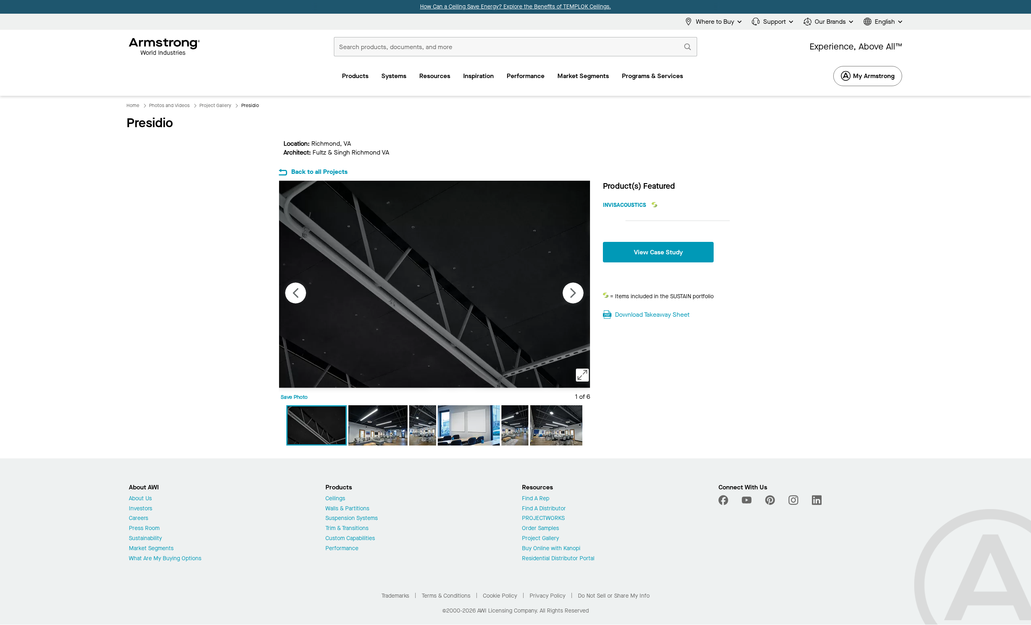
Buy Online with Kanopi (551, 548)
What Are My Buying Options (165, 558)
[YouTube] (747, 500)
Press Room (144, 528)
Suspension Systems (351, 518)
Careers (138, 518)
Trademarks (395, 596)
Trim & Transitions (347, 528)
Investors (140, 508)
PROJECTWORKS (543, 518)
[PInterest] (770, 500)
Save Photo (294, 397)
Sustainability (145, 538)
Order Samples (540, 528)
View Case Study (658, 252)
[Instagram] (793, 500)
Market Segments (151, 548)
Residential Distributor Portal (558, 558)
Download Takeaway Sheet (652, 314)
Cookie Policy (500, 596)
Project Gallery (540, 538)
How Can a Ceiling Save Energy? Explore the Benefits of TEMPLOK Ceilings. (515, 6)
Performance (341, 548)
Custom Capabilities (350, 538)
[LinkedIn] (817, 500)
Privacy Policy (547, 596)
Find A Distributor (544, 508)
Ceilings (335, 498)
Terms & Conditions (446, 596)
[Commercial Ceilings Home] (164, 46)
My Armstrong (873, 76)
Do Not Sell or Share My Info (614, 596)
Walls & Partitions (347, 508)
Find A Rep (535, 498)
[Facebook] (724, 500)
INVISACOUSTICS (625, 205)
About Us (140, 498)
